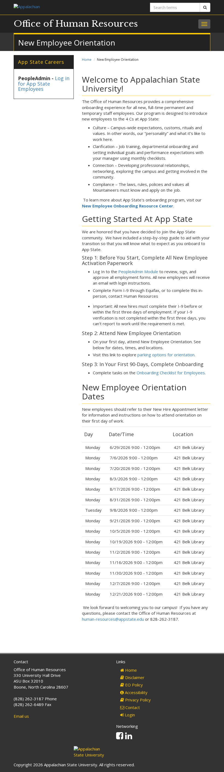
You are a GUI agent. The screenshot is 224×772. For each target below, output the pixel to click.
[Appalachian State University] (61, 7)
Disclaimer (134, 677)
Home (87, 59)
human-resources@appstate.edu (113, 619)
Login (129, 714)
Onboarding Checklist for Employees (171, 372)
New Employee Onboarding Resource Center (127, 206)
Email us (21, 716)
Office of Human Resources (76, 23)
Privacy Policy (137, 699)
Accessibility (136, 692)
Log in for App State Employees (43, 83)
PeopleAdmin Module (138, 271)
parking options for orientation (165, 354)
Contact (132, 707)
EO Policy (133, 684)
